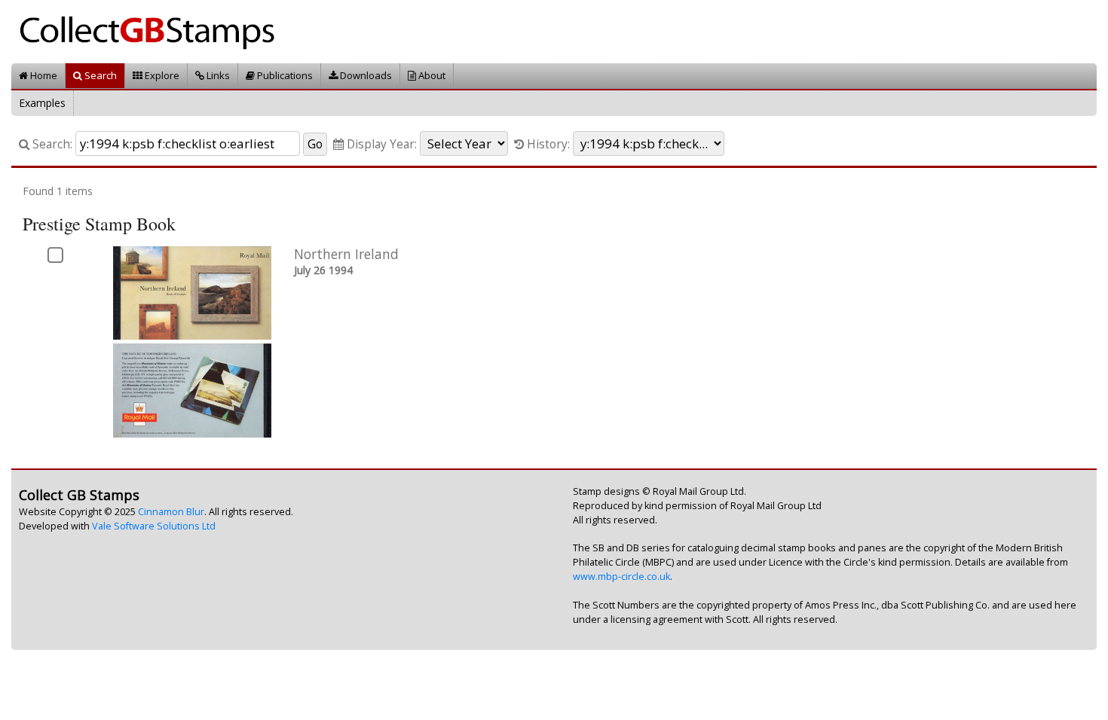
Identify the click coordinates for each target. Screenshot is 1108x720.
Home (42, 75)
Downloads (365, 75)
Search (99, 75)
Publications (284, 75)
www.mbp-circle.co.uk (621, 576)
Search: (50, 144)
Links (217, 75)
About (430, 75)
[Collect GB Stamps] (152, 30)
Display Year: (380, 144)
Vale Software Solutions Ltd (154, 526)
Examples (42, 103)
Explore (160, 75)
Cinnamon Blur (171, 511)
